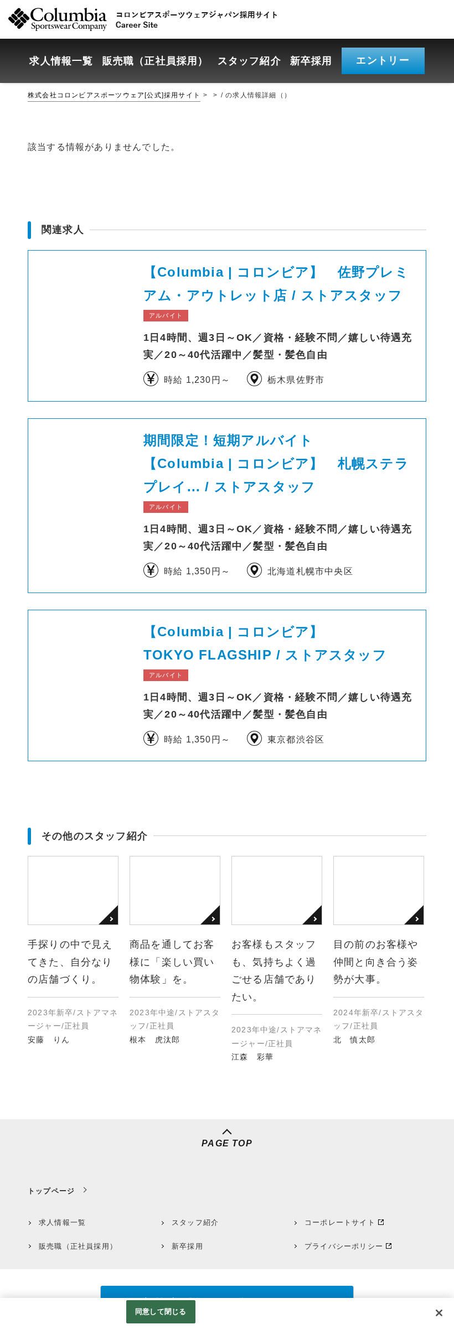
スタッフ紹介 (195, 1222)
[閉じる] (439, 1313)
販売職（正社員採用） (78, 1246)
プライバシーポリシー (344, 1246)
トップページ (51, 1191)
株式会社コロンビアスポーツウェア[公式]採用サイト (114, 95)
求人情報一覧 (62, 1222)
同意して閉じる (160, 1311)
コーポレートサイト (340, 1222)
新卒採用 (187, 1246)
